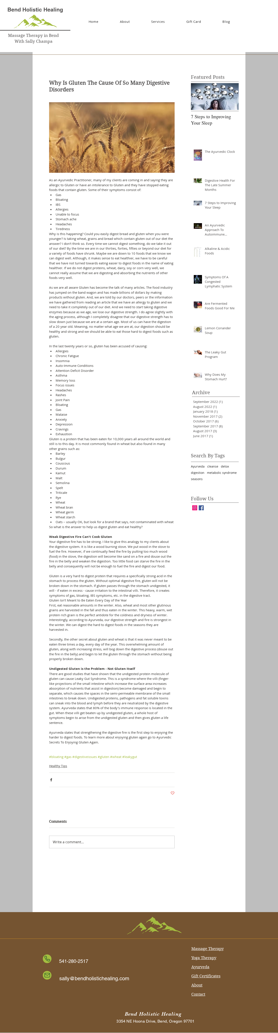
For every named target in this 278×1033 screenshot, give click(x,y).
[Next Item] (232, 96)
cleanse (212, 466)
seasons (197, 479)
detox (225, 466)
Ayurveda (198, 466)
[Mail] (47, 975)
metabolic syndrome (222, 472)
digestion (197, 472)
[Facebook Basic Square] (201, 507)
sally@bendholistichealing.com (94, 978)
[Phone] (47, 958)
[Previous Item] (198, 96)
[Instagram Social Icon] (194, 507)
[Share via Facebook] (51, 780)
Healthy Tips (58, 766)
